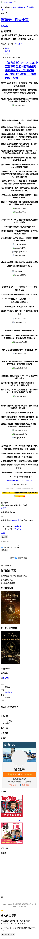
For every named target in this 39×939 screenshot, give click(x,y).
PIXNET (10, 904)
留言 (19, 520)
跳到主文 (4, 26)
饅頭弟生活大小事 (15, 20)
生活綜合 (18, 44)
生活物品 (17, 529)
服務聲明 (23, 906)
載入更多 (4, 537)
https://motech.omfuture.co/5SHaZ (19, 480)
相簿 (7, 48)
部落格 (7, 51)
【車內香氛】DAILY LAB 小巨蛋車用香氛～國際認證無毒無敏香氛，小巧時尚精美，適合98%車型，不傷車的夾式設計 (21, 70)
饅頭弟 (3, 508)
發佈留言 (4, 550)
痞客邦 (14, 520)
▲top (3, 533)
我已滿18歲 (5, 935)
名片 (7, 54)
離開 (12, 935)
